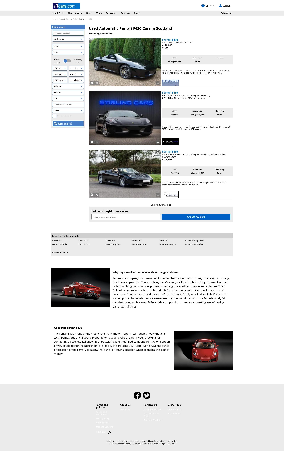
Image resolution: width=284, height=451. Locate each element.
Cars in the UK (175, 409)
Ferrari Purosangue (167, 244)
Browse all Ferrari (60, 252)
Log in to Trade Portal (151, 414)
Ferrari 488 (136, 240)
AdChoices (101, 431)
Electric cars (75, 13)
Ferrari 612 (163, 240)
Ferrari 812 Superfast (194, 240)
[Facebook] (137, 397)
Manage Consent (104, 426)
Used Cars (58, 13)
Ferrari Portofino (139, 244)
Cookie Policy (102, 422)
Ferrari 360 (110, 240)
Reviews (125, 13)
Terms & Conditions (153, 420)
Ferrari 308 (83, 240)
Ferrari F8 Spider (112, 244)
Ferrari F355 (84, 244)
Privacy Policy (102, 418)
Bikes (89, 13)
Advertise (226, 13)
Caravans (111, 13)
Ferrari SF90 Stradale (194, 244)
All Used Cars (174, 413)
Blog (136, 13)
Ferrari (82, 19)
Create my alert (196, 216)
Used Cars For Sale (68, 19)
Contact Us (125, 409)
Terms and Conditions (101, 413)
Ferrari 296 (57, 240)
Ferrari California (59, 244)
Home (55, 19)
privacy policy (170, 441)
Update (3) (65, 123)
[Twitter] (146, 397)
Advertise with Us (152, 409)
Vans (99, 13)
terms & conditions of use (147, 441)
